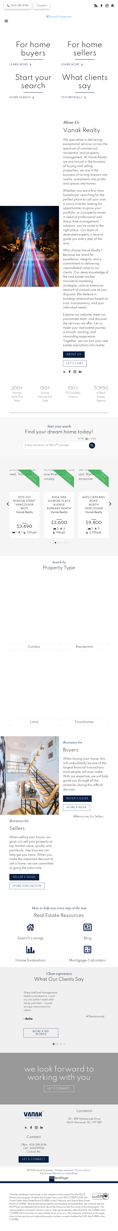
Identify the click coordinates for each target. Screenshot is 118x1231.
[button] (17, 5)
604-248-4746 (19, 5)
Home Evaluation (27, 886)
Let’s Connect (59, 1089)
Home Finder (76, 807)
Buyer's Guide (77, 798)
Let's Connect (33, 1159)
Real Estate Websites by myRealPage (59, 1173)
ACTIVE (81, 439)
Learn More (18, 64)
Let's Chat (74, 363)
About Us (73, 354)
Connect (42, 5)
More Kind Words (41, 1032)
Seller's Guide (24, 877)
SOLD (93, 439)
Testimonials (72, 97)
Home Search (20, 97)
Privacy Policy (82, 1170)
